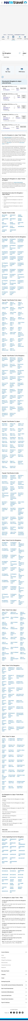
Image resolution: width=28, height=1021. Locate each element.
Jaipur (17, 89)
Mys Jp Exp (5, 124)
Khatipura (18, 117)
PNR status (9, 142)
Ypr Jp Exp (4, 104)
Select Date (23, 88)
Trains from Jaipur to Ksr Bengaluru (10, 831)
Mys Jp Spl (4, 86)
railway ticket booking (18, 182)
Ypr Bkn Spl (5, 94)
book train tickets (7, 137)
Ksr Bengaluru (6, 89)
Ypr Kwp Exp (5, 114)
